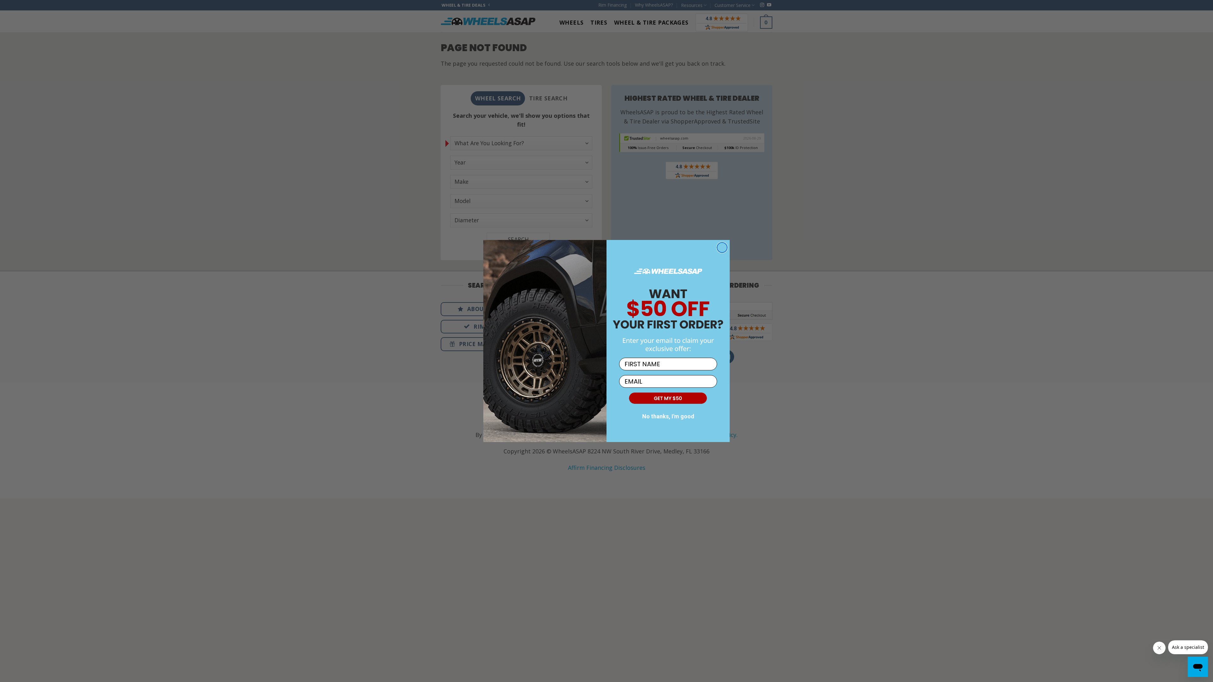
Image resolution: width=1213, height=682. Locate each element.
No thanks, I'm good (668, 416)
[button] (668, 397)
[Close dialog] (722, 247)
